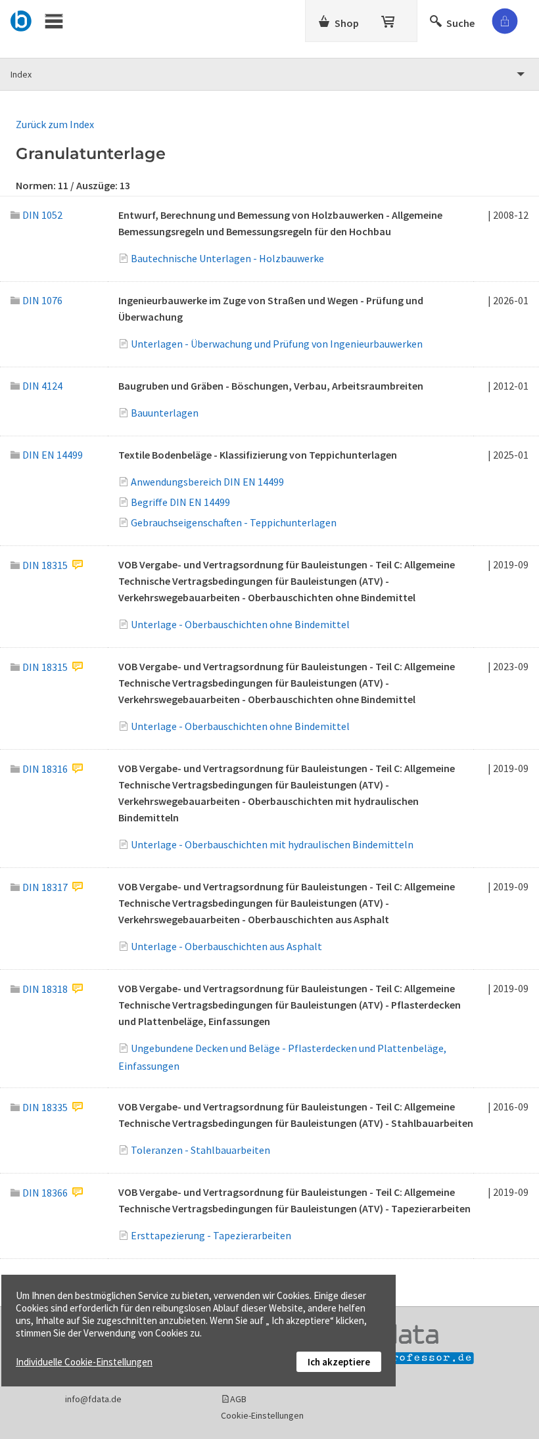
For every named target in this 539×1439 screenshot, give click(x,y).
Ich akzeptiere (339, 1362)
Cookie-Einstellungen (262, 1415)
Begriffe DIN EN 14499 (180, 502)
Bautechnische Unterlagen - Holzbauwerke (227, 258)
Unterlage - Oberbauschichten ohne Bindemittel (240, 624)
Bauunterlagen (165, 412)
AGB (238, 1399)
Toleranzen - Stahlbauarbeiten (200, 1149)
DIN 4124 (42, 385)
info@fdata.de (93, 1399)
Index (21, 74)
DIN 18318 (45, 988)
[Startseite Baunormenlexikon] (21, 19)
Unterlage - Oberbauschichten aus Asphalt (226, 946)
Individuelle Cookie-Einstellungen (84, 1362)
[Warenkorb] (389, 19)
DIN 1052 (42, 214)
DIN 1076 (42, 300)
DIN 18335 (45, 1107)
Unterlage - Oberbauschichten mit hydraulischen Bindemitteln (272, 844)
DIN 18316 (45, 768)
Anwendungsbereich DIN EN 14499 (207, 481)
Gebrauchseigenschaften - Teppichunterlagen (234, 522)
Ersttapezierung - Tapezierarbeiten (211, 1235)
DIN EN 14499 (52, 454)
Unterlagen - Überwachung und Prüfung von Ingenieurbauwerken (277, 343)
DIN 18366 (45, 1192)
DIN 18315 (45, 565)
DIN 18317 (45, 887)
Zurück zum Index (55, 124)
